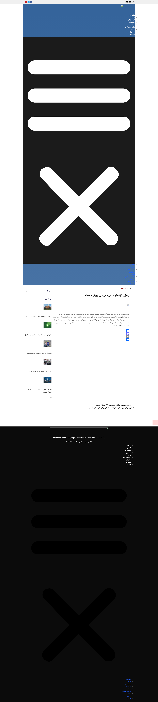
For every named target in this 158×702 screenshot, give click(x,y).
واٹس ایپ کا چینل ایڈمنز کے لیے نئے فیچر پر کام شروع (38, 335)
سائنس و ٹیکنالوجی (130, 27)
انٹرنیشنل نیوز (131, 20)
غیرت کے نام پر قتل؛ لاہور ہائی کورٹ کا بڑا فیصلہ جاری (38, 317)
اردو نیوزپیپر (132, 22)
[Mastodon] (91, 333)
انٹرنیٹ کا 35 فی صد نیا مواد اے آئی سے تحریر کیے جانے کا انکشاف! (39, 391)
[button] (79, 150)
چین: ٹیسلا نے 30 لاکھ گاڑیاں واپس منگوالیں (40, 372)
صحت (133, 25)
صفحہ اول (132, 15)
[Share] (91, 339)
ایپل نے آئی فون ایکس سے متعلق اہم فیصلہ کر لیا (39, 353)
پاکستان (133, 17)
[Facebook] (91, 330)
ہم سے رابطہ (131, 32)
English (132, 34)
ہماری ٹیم (132, 29)
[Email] (91, 336)
